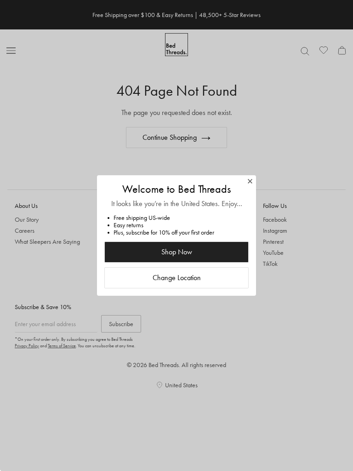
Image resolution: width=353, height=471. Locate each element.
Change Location (177, 277)
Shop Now (176, 252)
